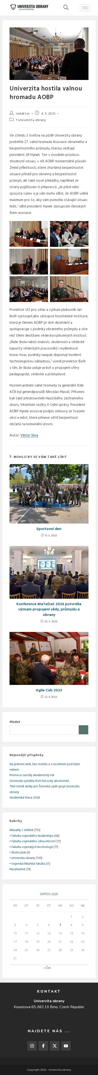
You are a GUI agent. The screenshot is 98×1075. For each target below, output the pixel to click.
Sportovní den (48, 529)
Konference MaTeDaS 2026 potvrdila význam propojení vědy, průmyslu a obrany (48, 610)
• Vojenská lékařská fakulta (27, 863)
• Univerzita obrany (31, 120)
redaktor (23, 114)
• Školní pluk (18, 852)
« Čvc (47, 967)
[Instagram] (32, 1046)
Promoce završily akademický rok (32, 775)
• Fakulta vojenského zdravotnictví (33, 841)
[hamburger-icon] (85, 7)
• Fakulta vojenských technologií (31, 847)
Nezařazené (17, 869)
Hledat (15, 722)
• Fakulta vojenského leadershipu (32, 835)
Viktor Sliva (29, 435)
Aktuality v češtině (21, 830)
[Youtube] (66, 1046)
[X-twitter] (54, 1046)
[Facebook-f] (43, 1046)
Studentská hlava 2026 (25, 797)
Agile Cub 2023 (49, 690)
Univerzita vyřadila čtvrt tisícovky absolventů (39, 781)
